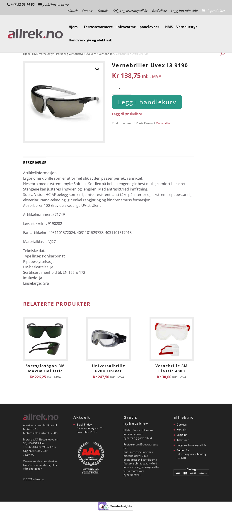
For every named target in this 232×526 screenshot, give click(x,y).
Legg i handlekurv (147, 102)
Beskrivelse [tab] (34, 162)
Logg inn (182, 435)
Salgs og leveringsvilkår (130, 11)
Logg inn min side (184, 11)
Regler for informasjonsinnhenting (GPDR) (192, 454)
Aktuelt (73, 11)
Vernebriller (106, 54)
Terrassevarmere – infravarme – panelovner (121, 27)
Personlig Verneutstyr (69, 54)
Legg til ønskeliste (127, 114)
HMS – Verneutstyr (181, 27)
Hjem (73, 27)
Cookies (182, 424)
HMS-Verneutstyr (43, 54)
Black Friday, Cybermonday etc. (88, 426)
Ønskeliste (159, 11)
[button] (97, 69)
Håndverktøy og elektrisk (90, 40)
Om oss (87, 11)
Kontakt (103, 11)
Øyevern (91, 54)
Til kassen (183, 440)
